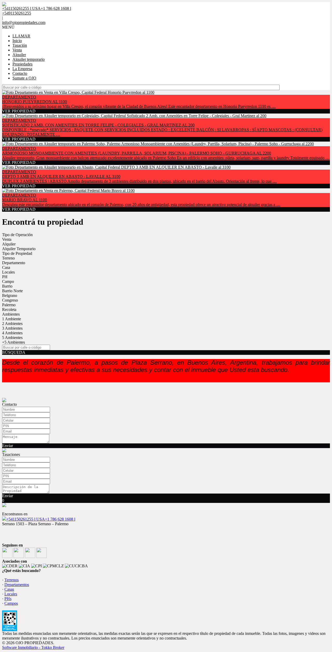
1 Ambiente (11, 319)
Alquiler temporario (28, 59)
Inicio (17, 40)
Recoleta (9, 309)
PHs (7, 598)
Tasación (19, 45)
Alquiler (19, 54)
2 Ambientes (12, 323)
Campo (8, 281)
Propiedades (22, 64)
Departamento (13, 263)
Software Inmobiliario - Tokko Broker (33, 647)
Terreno (8, 258)
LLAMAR (21, 36)
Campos (11, 603)
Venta (17, 50)
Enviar (7, 445)
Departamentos (16, 584)
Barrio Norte (12, 291)
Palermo (9, 305)
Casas (9, 589)
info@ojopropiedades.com (23, 22)
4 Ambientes (12, 333)
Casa (6, 267)
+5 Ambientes (13, 342)
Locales (8, 272)
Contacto (19, 73)
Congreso (10, 300)
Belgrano (9, 295)
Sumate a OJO (24, 78)
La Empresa (22, 68)
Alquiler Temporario (19, 249)
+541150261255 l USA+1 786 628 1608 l (40, 519)
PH (5, 277)
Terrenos (11, 580)
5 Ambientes (12, 337)
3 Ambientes (12, 328)
